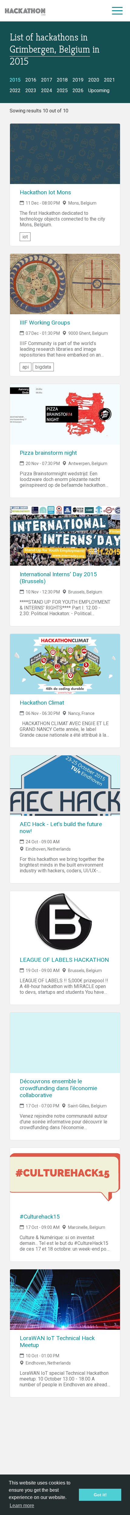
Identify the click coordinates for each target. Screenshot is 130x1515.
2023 (30, 90)
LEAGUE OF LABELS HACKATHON (64, 959)
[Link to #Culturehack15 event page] (65, 1178)
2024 (46, 90)
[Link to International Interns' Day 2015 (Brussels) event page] (65, 536)
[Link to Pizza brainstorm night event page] (65, 414)
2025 (62, 90)
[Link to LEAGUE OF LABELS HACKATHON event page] (65, 921)
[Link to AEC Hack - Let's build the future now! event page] (65, 785)
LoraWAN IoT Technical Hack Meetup (57, 1342)
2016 (30, 80)
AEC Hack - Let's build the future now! (61, 828)
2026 (78, 90)
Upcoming (98, 90)
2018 (62, 80)
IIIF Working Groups (45, 322)
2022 (15, 90)
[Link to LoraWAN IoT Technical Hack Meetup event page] (65, 1299)
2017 (46, 80)
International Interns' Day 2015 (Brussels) (58, 578)
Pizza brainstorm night (48, 452)
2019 (78, 80)
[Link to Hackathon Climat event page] (65, 664)
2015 (15, 80)
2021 (109, 80)
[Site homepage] (25, 11)
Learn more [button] (22, 1505)
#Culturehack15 (40, 1216)
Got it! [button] (100, 1494)
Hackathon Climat (42, 702)
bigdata (43, 367)
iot (25, 237)
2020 (93, 80)
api (25, 367)
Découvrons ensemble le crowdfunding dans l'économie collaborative (58, 1088)
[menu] (117, 10)
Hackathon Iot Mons (45, 192)
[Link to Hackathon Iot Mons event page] (65, 154)
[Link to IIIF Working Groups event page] (65, 284)
